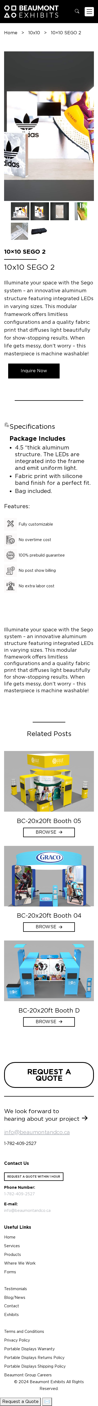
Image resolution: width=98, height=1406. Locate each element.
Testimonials (15, 1289)
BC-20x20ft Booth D (49, 1010)
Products (12, 1254)
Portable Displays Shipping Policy (35, 1366)
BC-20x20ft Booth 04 (49, 915)
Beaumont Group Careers (28, 1375)
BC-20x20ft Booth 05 (49, 820)
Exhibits (11, 1314)
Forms (10, 1272)
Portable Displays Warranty (29, 1349)
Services (12, 1246)
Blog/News (14, 1297)
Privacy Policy (17, 1340)
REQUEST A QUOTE (49, 1075)
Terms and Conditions (24, 1331)
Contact (11, 1306)
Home (10, 32)
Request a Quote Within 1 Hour (33, 1176)
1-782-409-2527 (20, 1143)
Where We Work (20, 1263)
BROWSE (46, 832)
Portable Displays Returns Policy (34, 1357)
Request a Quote (20, 1401)
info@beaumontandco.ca (37, 1132)
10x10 (34, 32)
